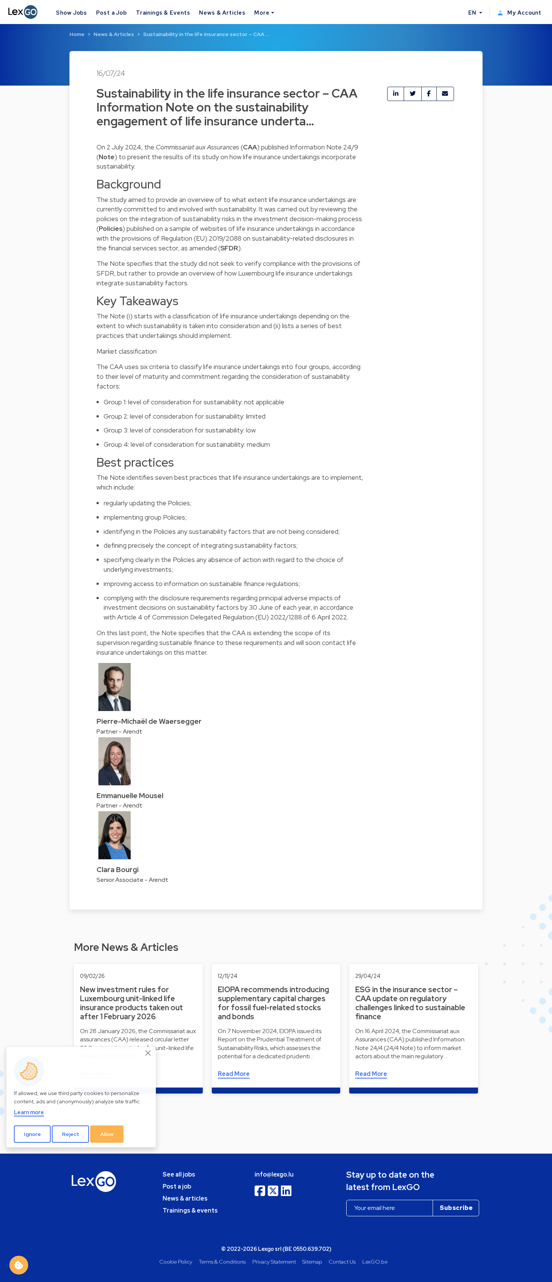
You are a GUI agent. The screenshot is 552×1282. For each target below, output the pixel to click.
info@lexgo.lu (274, 1174)
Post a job (177, 1186)
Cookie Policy (175, 1261)
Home (76, 34)
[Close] (148, 1053)
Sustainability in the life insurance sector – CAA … (206, 34)
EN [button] (473, 12)
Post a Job (111, 12)
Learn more (29, 1112)
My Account (523, 12)
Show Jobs (71, 12)
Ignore (32, 1134)
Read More (234, 1074)
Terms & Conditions (222, 1261)
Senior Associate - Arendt (132, 880)
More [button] (261, 12)
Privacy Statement (274, 1261)
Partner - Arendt (119, 731)
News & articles (185, 1198)
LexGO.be (375, 1261)
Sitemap (312, 1261)
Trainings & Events (163, 12)
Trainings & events (190, 1210)
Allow (107, 1134)
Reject (70, 1134)
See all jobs (179, 1174)
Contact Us (342, 1261)
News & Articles (222, 12)
